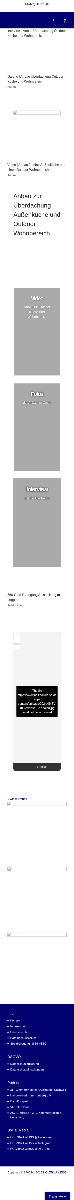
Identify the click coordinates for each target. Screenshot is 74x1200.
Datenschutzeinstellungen (27, 1069)
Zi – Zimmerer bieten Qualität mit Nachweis (38, 1089)
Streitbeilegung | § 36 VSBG (28, 1043)
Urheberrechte (19, 1032)
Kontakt (15, 1020)
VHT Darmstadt (20, 1107)
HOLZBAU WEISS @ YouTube (30, 1148)
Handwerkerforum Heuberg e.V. (31, 1095)
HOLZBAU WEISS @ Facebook (30, 1137)
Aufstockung (15, 605)
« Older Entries (17, 798)
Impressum (17, 1026)
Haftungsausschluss (23, 1037)
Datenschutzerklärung (24, 1063)
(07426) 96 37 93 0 (37, 4)
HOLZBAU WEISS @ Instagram (30, 1143)
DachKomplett (19, 1101)
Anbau (11, 87)
